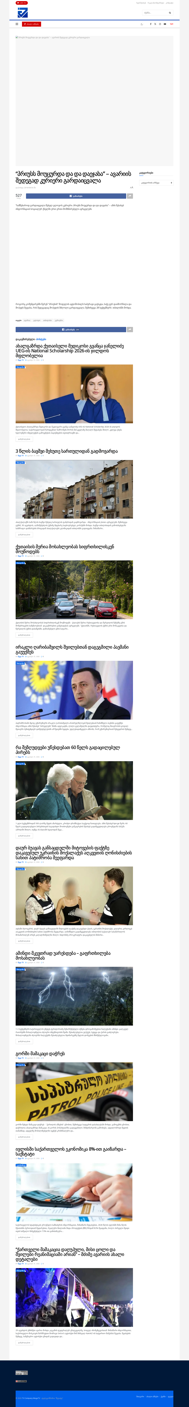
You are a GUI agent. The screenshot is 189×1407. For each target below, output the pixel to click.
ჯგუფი (170, 1396)
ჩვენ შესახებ (141, 3)
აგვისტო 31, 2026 (32, 360)
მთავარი (20, 367)
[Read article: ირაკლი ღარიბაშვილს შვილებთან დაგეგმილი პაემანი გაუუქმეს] (74, 690)
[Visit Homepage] (23, 13)
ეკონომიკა (21, 1165)
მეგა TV (21, 360)
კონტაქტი (169, 3)
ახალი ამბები (32, 24)
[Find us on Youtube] (165, 24)
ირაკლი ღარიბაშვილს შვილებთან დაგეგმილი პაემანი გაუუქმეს (72, 649)
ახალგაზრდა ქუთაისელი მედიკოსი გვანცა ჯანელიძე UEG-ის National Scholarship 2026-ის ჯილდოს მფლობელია (70, 350)
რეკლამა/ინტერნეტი (156, 3)
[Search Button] (170, 12)
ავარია (27, 320)
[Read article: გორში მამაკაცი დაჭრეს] (74, 1091)
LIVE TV (23, 3)
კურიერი (59, 320)
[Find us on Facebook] (150, 24)
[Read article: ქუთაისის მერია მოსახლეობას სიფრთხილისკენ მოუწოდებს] (74, 589)
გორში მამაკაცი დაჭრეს (40, 1053)
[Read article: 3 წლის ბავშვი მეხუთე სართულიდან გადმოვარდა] (74, 489)
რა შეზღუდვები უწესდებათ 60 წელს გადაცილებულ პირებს (68, 749)
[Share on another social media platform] (130, 196)
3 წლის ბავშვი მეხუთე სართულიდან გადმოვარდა (67, 451)
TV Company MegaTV (31, 1398)
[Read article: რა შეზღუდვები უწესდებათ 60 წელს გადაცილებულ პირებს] (74, 790)
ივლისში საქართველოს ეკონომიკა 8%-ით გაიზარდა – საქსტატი (71, 1151)
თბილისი (47, 320)
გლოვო (36, 320)
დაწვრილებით (25, 439)
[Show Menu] (17, 24)
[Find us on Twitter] (155, 24)
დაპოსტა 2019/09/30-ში (26, 187)
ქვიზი (163, 1396)
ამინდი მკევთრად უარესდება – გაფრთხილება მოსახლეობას (63, 955)
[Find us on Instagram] (160, 24)
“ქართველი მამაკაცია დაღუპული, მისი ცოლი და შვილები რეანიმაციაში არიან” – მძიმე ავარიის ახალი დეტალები (70, 1254)
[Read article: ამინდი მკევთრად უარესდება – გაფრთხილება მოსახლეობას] (74, 996)
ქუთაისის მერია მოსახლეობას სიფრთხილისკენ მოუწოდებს (65, 549)
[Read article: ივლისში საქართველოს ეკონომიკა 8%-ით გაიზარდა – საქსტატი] (74, 1192)
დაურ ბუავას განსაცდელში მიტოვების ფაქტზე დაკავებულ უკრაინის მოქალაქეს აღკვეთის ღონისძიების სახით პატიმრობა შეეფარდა (74, 852)
